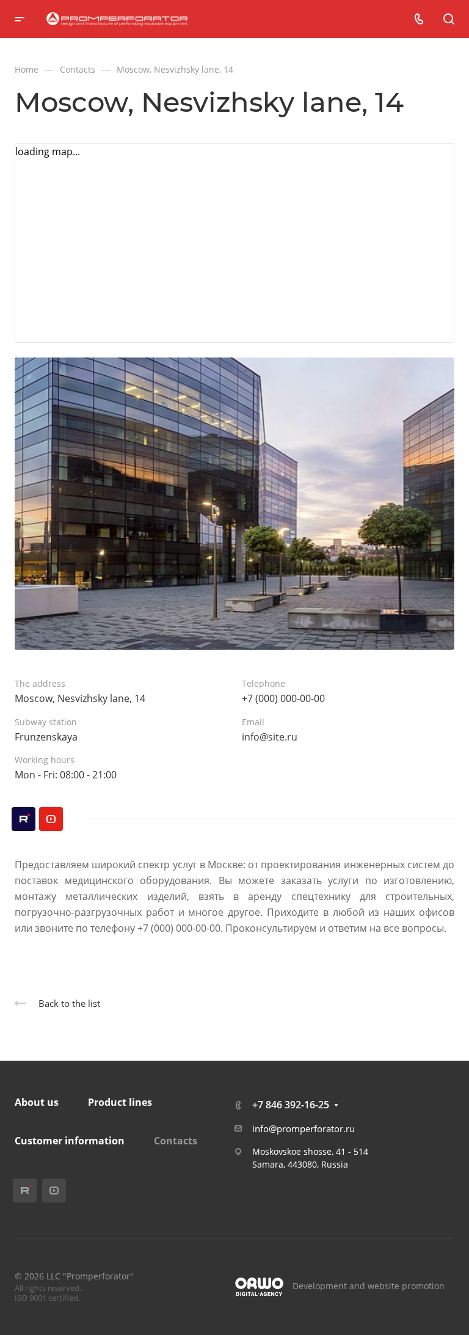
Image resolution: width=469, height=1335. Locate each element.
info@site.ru (269, 737)
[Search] (448, 19)
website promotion (406, 1286)
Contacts (175, 1140)
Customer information (70, 1140)
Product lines (120, 1102)
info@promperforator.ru (303, 1128)
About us (37, 1102)
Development (320, 1286)
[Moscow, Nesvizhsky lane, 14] (234, 504)
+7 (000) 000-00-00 (283, 698)
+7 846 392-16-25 (290, 1104)
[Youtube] (51, 819)
